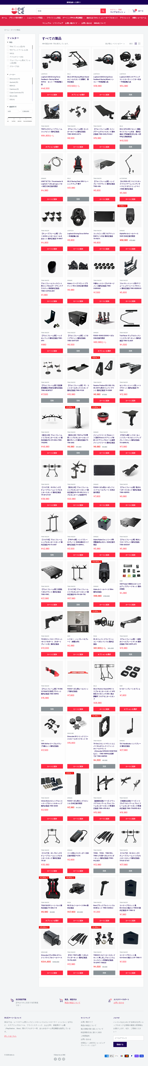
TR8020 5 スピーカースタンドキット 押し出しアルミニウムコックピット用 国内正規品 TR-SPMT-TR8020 (104, 959)
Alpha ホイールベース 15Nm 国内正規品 (103, 590)
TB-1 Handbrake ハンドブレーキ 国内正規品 (130, 745)
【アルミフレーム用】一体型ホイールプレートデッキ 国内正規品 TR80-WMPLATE (130, 641)
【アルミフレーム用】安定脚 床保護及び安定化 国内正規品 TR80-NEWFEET (52, 387)
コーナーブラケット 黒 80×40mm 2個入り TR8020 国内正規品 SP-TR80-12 (130, 907)
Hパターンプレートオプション (130, 690)
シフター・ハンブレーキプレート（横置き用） (77, 640)
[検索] (103, 11)
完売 (130, 95)
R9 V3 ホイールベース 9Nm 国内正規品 (78, 906)
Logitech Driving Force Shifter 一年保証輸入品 (78, 235)
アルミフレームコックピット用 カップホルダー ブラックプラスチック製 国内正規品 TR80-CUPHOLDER (52, 287)
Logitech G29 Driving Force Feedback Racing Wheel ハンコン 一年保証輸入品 (103, 79)
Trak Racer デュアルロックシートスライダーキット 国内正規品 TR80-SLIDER (130, 338)
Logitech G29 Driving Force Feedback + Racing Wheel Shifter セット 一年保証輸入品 (52, 80)
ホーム (6, 30)
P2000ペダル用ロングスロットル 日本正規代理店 (77, 802)
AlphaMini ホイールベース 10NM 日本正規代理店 (129, 235)
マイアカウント (116, 12)
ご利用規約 (85, 1036)
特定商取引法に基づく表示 (91, 1032)
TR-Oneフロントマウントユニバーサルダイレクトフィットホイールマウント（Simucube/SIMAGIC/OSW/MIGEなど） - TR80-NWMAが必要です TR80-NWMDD (104, 750)
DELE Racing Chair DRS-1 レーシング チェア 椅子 (78, 182)
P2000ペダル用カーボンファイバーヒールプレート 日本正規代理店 (104, 489)
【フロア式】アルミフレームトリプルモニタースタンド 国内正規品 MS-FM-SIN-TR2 (78, 591)
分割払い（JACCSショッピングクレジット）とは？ (93, 1044)
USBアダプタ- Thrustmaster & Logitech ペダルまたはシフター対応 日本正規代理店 (52, 183)
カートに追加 (52, 95)
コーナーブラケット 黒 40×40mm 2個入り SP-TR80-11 (130, 956)
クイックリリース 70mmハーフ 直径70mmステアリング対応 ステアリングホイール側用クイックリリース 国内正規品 (104, 439)
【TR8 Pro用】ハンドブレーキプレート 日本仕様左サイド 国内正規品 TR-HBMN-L (78, 542)
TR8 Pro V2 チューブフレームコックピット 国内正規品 (51, 130)
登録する (120, 1044)
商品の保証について (72, 1003)
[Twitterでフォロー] (59, 1059)
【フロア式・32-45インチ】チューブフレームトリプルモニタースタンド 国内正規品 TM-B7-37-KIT (130, 857)
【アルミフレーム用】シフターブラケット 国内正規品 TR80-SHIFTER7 (77, 338)
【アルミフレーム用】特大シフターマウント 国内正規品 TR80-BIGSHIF (130, 542)
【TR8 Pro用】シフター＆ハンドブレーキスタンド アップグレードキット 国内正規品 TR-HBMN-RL (130, 439)
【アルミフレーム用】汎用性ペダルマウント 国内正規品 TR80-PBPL (51, 591)
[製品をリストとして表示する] (139, 44)
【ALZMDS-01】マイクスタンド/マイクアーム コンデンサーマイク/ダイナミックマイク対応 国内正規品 (130, 185)
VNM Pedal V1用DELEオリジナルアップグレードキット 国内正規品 (130, 586)
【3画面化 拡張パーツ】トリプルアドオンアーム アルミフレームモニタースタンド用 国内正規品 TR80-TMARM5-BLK (130, 804)
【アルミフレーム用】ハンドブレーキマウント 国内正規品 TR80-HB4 (104, 183)
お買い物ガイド (87, 1022)
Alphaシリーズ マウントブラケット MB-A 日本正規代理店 (77, 284)
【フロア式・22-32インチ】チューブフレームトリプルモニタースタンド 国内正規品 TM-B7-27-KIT (51, 491)
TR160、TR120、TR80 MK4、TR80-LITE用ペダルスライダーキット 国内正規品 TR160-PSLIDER (103, 857)
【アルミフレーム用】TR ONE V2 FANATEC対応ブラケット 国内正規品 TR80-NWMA (52, 691)
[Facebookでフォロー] (55, 1059)
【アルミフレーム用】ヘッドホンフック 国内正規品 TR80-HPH (51, 338)
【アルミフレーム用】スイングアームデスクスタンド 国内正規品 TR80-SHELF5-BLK (104, 131)
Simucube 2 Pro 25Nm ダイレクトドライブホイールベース (51, 956)
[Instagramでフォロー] (63, 1059)
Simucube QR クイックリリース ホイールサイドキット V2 (78, 737)
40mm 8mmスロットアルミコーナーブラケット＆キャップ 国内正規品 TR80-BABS (51, 803)
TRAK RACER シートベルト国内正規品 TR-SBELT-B (51, 906)
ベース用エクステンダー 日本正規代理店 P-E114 (78, 854)
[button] (9, 42)
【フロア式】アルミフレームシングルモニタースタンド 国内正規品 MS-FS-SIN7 (52, 542)
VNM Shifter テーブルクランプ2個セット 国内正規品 (51, 745)
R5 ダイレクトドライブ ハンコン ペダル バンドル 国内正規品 (103, 641)
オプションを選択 (78, 95)
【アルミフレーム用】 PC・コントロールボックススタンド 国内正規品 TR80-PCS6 (78, 387)
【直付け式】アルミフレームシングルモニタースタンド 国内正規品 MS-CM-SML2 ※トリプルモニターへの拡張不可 (78, 491)
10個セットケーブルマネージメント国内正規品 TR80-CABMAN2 (103, 285)
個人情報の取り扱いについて (92, 1029)
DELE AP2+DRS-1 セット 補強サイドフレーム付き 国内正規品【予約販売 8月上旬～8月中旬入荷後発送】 (130, 132)
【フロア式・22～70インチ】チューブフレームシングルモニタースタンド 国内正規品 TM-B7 (51, 857)
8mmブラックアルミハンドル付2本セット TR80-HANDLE (104, 906)
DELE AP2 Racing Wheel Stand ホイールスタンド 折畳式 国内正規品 (78, 79)
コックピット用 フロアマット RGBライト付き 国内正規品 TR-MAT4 (104, 236)
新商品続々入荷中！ (74, 2)
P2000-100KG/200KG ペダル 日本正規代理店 (103, 337)
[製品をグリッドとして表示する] (136, 44)
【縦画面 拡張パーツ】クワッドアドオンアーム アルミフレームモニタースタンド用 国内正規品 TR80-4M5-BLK (104, 804)
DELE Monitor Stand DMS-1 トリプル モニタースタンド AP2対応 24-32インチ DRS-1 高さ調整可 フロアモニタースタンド (104, 694)
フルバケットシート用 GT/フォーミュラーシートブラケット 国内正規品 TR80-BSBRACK (130, 285)
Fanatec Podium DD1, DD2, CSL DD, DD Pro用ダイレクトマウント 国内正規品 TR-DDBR (104, 387)
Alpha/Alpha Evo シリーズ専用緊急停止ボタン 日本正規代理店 (104, 542)
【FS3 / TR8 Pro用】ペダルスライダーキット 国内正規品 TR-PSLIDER (77, 957)
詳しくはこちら (10, 1036)
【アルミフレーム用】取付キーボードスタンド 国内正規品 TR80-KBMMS (130, 489)
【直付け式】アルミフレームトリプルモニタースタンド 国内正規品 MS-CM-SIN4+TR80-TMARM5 (52, 439)
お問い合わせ (119, 1003)
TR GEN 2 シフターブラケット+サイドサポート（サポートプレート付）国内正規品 (52, 641)
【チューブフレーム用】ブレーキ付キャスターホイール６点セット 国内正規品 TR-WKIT (52, 236)
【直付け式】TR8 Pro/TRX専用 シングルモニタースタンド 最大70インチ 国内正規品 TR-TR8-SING (78, 439)
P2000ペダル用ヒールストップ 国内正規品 (77, 690)
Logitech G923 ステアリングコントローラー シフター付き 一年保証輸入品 (130, 79)
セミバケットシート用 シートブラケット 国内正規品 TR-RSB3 (130, 387)
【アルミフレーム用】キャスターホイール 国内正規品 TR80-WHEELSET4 (77, 131)
